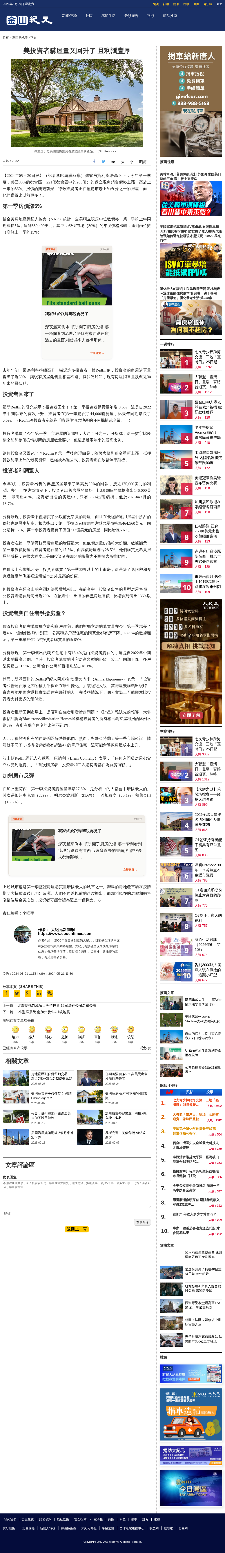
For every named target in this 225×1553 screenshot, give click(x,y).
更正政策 (28, 1519)
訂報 (166, 4)
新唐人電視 (47, 1528)
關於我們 (10, 1519)
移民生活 (109, 16)
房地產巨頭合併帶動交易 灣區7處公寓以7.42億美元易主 (51, 1078)
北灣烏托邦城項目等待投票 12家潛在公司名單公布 (57, 1005)
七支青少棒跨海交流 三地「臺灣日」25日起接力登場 (208, 357)
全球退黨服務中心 (132, 1528)
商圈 (196, 4)
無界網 (183, 1528)
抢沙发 (145, 1048)
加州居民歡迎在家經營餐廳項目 (208, 504)
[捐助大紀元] (191, 1463)
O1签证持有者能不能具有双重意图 (208, 845)
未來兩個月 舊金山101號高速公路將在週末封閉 (208, 582)
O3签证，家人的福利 (208, 918)
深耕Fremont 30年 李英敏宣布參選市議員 (208, 870)
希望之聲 (108, 1528)
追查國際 (28, 1528)
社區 (89, 16)
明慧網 (154, 1528)
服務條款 (45, 1519)
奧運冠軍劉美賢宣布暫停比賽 (208, 480)
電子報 (208, 4)
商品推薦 (170, 16)
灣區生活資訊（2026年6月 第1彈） (208, 945)
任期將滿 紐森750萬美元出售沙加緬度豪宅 (207, 531)
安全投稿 (80, 1519)
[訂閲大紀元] (191, 1382)
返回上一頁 (77, 1229)
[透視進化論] (191, 723)
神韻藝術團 (68, 1528)
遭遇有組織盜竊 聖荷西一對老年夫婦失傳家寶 (208, 556)
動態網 (168, 1528)
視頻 (150, 16)
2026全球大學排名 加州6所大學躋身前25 (208, 820)
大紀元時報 (89, 1528)
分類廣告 (131, 16)
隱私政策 (63, 1519)
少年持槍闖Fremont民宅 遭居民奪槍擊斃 (208, 432)
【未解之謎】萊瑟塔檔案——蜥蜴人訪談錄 (208, 794)
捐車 (176, 4)
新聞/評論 (69, 16)
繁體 (219, 4)
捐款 (186, 4)
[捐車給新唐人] (191, 155)
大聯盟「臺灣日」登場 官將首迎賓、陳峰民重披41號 (208, 382)
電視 (156, 4)
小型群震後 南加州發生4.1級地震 (44, 1012)
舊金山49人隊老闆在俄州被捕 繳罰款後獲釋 (208, 407)
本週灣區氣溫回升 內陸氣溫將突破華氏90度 (208, 458)
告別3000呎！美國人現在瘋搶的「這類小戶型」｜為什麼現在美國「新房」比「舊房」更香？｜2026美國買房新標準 (208, 970)
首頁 (6, 37)
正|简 (143, 162)
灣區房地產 (20, 37)
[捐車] (191, 1439)
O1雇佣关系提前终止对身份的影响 (208, 895)
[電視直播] (191, 1504)
